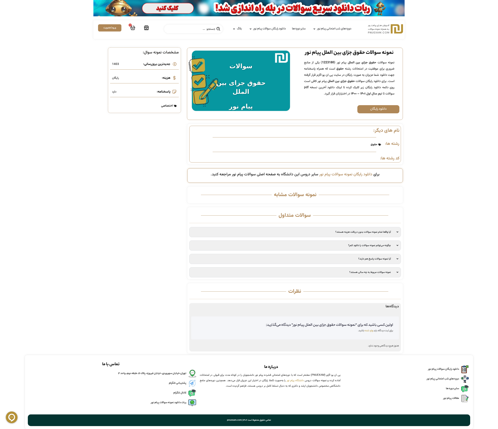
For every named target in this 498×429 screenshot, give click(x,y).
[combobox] (193, 29)
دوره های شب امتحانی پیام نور (443, 379)
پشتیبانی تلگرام (177, 383)
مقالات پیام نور (451, 398)
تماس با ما (111, 364)
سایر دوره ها (452, 388)
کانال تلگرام (179, 393)
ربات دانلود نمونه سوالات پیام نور (168, 402)
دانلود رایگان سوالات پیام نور (443, 369)
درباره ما (271, 367)
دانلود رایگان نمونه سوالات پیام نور (345, 174)
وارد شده (369, 331)
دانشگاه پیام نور (295, 380)
